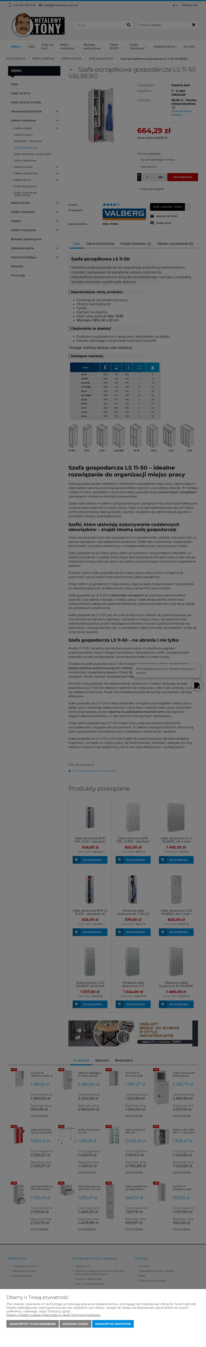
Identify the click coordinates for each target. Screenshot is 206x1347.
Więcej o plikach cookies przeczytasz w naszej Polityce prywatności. (53, 1315)
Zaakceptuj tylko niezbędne (32, 1323)
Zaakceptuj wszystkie (113, 1323)
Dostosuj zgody (75, 1323)
